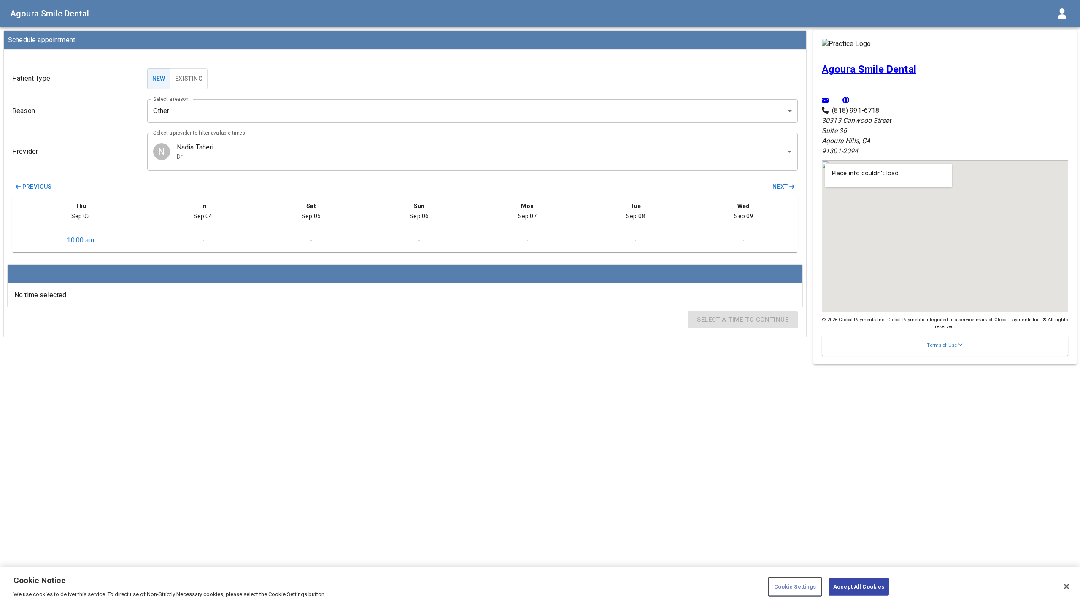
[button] (945, 345)
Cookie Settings (795, 587)
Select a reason (170, 99)
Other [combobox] (161, 111)
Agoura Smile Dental (49, 13)
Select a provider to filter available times (199, 133)
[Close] (1066, 586)
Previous (37, 186)
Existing (188, 78)
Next (780, 186)
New (158, 78)
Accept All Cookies (858, 587)
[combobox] (472, 152)
